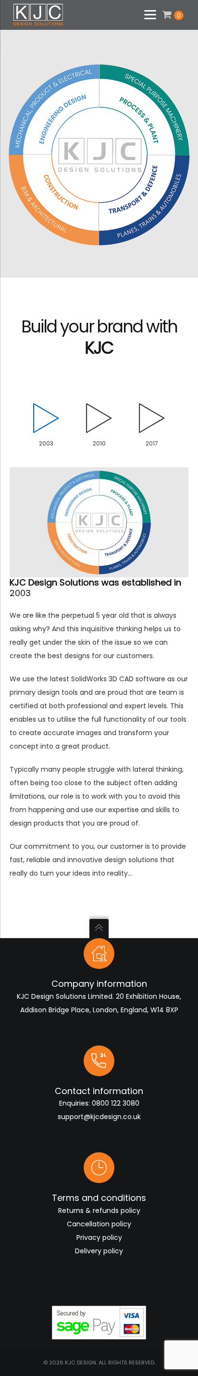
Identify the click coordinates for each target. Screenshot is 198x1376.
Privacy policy (99, 1237)
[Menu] (150, 13)
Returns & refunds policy (99, 1210)
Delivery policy (99, 1251)
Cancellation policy (99, 1224)
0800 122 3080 (115, 1103)
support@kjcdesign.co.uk (99, 1116)
